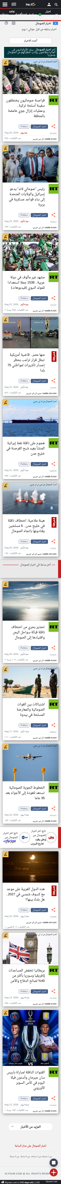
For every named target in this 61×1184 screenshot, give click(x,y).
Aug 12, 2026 (17, 1105)
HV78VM (53, 998)
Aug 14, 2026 (17, 998)
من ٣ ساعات (46, 1156)
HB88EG (53, 732)
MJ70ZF (53, 305)
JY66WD (53, 917)
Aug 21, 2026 (16, 470)
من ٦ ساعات (36, 1156)
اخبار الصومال (39, 127)
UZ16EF (53, 387)
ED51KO (53, 815)
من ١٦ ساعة (14, 1156)
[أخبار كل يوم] (30, 5)
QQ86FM (53, 471)
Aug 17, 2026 (17, 731)
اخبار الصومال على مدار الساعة (30, 1146)
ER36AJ (53, 222)
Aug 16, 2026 (17, 815)
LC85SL (53, 548)
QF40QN (53, 133)
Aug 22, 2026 (16, 304)
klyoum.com (51, 1182)
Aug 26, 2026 (16, 133)
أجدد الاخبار (30, 40)
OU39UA (53, 655)
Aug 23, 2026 (16, 221)
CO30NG (53, 1105)
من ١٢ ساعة (25, 1156)
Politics (24, 127)
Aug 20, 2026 (16, 548)
